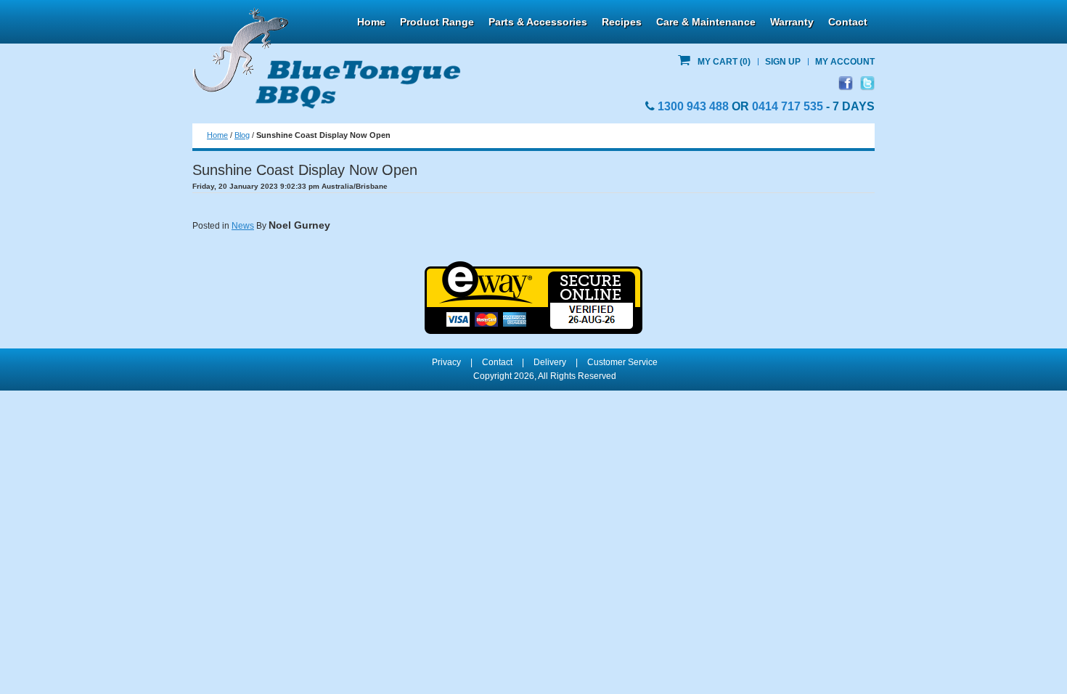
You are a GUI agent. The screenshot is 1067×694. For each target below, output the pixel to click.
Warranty (792, 22)
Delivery (550, 362)
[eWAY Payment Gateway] (533, 268)
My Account (845, 62)
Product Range (437, 22)
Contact (847, 22)
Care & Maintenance (706, 22)
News (243, 226)
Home (371, 22)
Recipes (622, 22)
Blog (242, 135)
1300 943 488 (693, 106)
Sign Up (783, 62)
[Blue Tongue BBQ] (326, 58)
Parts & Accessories (537, 22)
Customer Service (622, 362)
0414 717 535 (787, 106)
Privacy (446, 362)
